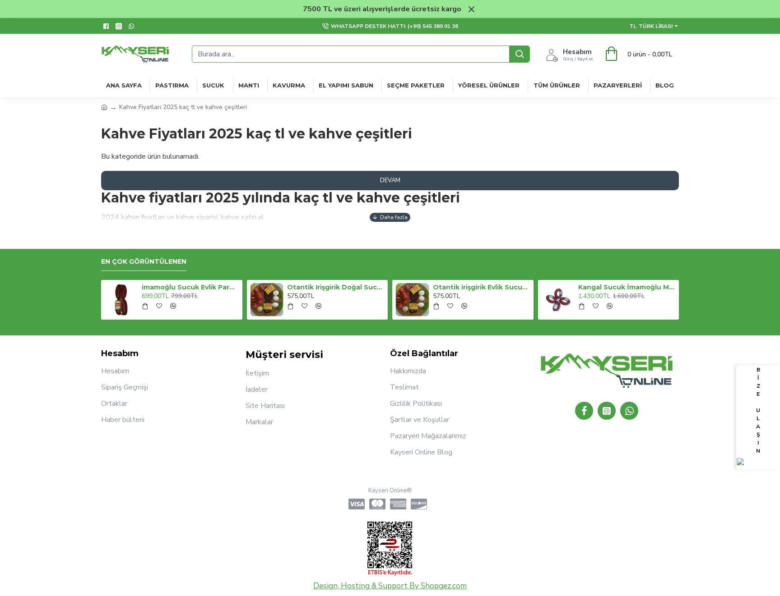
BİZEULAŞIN (758, 410)
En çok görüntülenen (143, 262)
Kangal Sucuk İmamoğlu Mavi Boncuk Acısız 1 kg (627, 287)
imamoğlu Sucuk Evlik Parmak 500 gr (190, 287)
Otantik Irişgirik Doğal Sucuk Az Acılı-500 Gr (336, 287)
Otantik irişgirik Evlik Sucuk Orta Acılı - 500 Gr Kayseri (481, 287)
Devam (390, 180)
